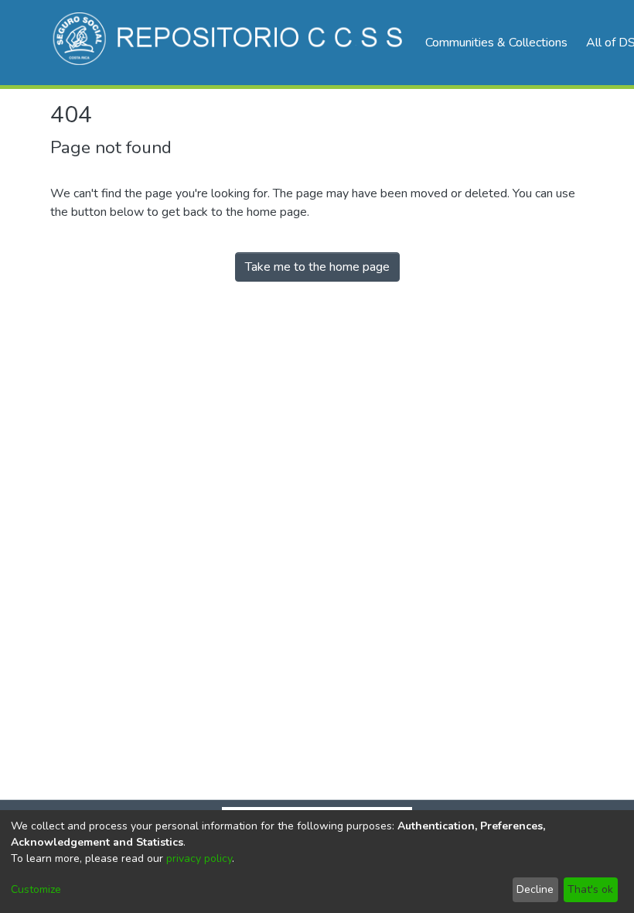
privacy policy (199, 858)
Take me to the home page (317, 266)
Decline (535, 889)
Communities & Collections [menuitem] (496, 42)
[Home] (230, 43)
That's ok (590, 889)
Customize (36, 889)
